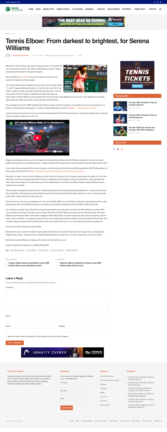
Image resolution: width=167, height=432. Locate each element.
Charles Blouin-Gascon (21, 55)
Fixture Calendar (86, 421)
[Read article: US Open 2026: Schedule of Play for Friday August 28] (120, 119)
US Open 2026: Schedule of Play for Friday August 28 (143, 116)
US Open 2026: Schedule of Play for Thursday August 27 (141, 400)
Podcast (101, 9)
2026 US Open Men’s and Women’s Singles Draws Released (141, 395)
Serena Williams (72, 250)
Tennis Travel (124, 421)
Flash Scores (113, 421)
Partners (126, 9)
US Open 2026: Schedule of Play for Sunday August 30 (143, 103)
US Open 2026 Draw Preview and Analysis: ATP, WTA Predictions (142, 128)
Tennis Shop (139, 9)
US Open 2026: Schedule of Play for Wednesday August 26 (141, 406)
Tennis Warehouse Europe (109, 380)
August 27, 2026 (135, 120)
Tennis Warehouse (107, 376)
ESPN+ (102, 392)
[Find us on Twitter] (157, 2)
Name (9, 316)
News (38, 9)
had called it (24, 77)
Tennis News (135, 421)
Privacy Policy (147, 421)
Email (8, 326)
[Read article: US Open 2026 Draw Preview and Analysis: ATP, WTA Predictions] (120, 131)
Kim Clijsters (43, 250)
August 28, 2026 (135, 108)
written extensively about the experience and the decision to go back (56, 171)
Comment (10, 287)
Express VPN (105, 405)
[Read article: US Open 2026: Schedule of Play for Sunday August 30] (120, 106)
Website (62, 326)
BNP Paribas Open (18, 250)
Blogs (13, 34)
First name (63, 383)
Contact (153, 9)
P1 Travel (103, 401)
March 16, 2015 (38, 55)
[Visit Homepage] (14, 9)
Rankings (89, 9)
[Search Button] (160, 9)
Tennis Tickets (63, 9)
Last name (63, 391)
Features (71, 55)
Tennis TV (103, 397)
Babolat (103, 384)
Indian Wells (31, 250)
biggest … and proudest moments (82, 108)
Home (31, 9)
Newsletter (48, 9)
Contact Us (157, 421)
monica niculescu (57, 250)
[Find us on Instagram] (160, 2)
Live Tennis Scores (101, 421)
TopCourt (103, 388)
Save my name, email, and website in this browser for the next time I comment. (38, 336)
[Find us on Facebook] (154, 2)
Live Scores (77, 9)
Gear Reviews (113, 9)
